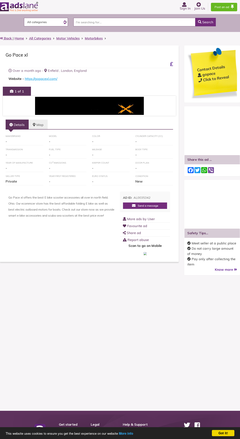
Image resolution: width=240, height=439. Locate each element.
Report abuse (138, 240)
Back (8, 38)
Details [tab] (19, 125)
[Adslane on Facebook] (197, 425)
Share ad (133, 233)
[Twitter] (187, 425)
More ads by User (140, 219)
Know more (224, 269)
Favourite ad (136, 226)
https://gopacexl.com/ (41, 79)
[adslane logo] (25, 6)
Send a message (147, 205)
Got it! (223, 433)
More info (126, 433)
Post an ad (222, 7)
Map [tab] (39, 125)
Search (207, 22)
